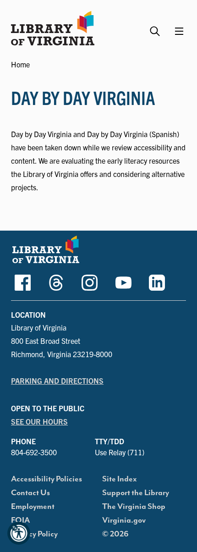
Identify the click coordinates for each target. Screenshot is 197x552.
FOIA (20, 520)
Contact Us (30, 492)
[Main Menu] (179, 31)
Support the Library (135, 492)
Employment (33, 506)
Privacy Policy (34, 534)
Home (20, 64)
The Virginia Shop (133, 506)
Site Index (119, 479)
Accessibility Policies (46, 479)
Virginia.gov (124, 520)
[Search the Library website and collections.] (156, 27)
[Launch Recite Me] (18, 533)
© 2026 (115, 534)
